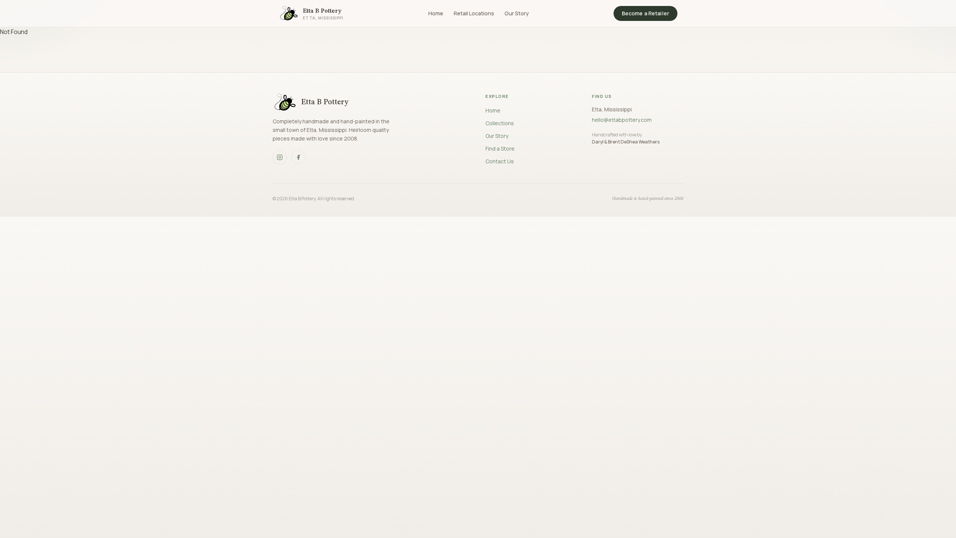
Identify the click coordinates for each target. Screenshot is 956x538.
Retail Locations (474, 13)
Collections (499, 123)
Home (435, 13)
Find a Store (500, 148)
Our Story (517, 13)
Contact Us (499, 161)
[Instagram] (280, 157)
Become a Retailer (645, 13)
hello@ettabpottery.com (622, 119)
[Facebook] (298, 157)
